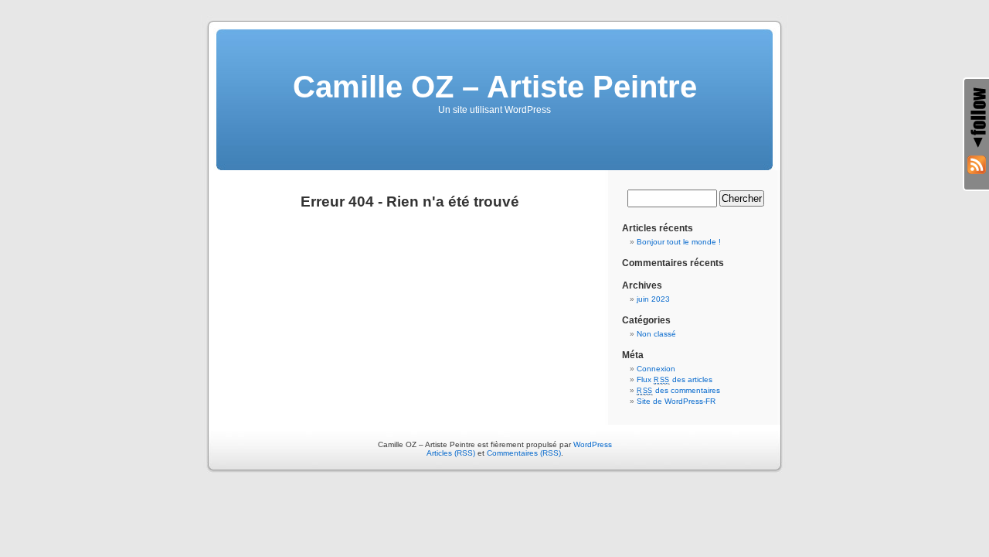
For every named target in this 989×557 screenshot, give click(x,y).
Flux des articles (674, 379)
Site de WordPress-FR (676, 401)
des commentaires (678, 390)
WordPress (592, 444)
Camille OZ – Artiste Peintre (495, 87)
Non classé (656, 334)
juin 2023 (653, 299)
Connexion (656, 368)
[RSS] (976, 164)
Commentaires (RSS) (524, 453)
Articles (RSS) (451, 453)
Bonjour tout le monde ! (679, 241)
